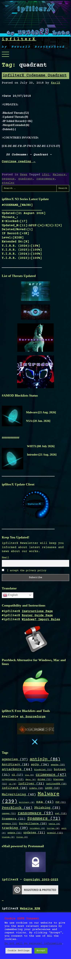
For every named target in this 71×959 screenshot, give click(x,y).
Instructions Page (37, 611)
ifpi (45, 174)
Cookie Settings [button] (18, 950)
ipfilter (31, 783)
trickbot (37, 828)
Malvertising (19, 795)
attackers (17, 769)
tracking (15, 828)
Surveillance (33, 823)
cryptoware (13, 779)
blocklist (43, 769)
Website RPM (30, 908)
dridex (45, 779)
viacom (8, 837)
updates (34, 832)
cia (29, 775)
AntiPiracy (15, 764)
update (14, 833)
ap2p (40, 764)
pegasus (8, 178)
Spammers (43, 818)
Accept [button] (41, 950)
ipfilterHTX (56, 784)
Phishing (47, 808)
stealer (8, 182)
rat (61, 813)
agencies (15, 759)
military (26, 802)
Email (5, 557)
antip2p (45, 759)
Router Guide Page (37, 615)
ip (12, 784)
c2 (17, 774)
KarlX (55, 82)
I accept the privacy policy (25, 570)
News (23, 174)
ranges (9, 813)
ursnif (55, 833)
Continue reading (19, 161)
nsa (45, 802)
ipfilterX (19, 39)
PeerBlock (17, 808)
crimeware (51, 775)
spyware (9, 823)
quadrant (25, 178)
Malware (59, 174)
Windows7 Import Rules (41, 619)
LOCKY (52, 788)
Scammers (13, 818)
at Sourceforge (33, 716)
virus (22, 837)
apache (58, 765)
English (12, 594)
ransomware (45, 178)
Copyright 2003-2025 (41, 879)
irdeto (36, 788)
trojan (53, 828)
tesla (54, 824)
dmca (30, 780)
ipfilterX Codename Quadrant (35, 75)
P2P (61, 802)
